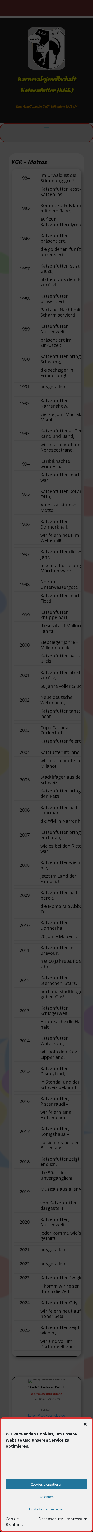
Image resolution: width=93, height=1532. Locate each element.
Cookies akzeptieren (46, 1484)
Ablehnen (47, 1496)
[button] (85, 1424)
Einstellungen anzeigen (46, 1509)
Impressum (76, 1518)
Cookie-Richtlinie (15, 1521)
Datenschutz (50, 1518)
